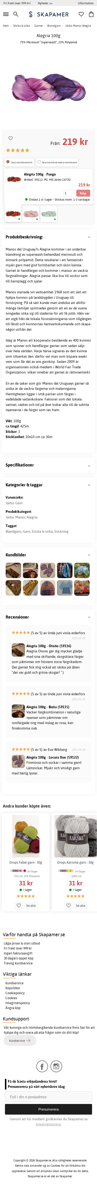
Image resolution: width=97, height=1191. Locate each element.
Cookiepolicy (15, 993)
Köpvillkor (12, 988)
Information (85, 3)
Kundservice (14, 983)
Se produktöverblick (21, 162)
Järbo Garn (14, 503)
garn (19, 265)
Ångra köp (12, 1008)
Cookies (11, 998)
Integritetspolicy (17, 1003)
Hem (6, 25)
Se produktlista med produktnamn (59, 162)
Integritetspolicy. (48, 1124)
